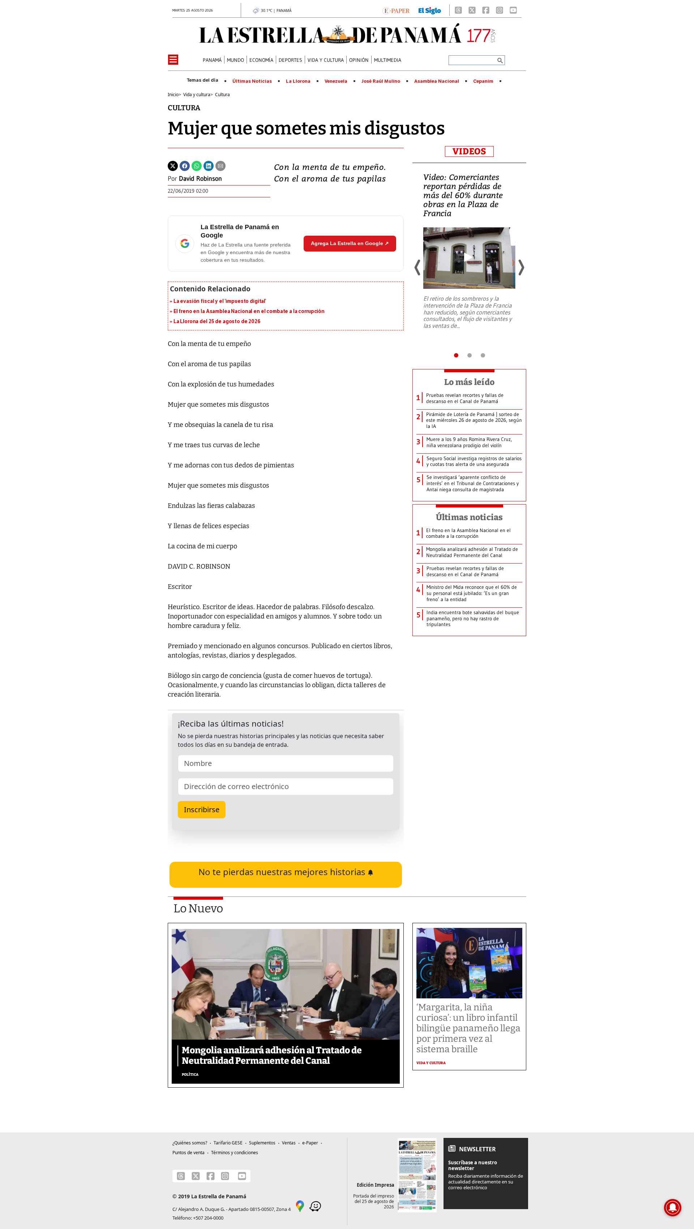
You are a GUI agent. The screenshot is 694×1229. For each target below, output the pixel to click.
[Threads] (458, 10)
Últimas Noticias (252, 81)
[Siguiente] (521, 267)
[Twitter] (173, 165)
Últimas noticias (469, 517)
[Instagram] (499, 10)
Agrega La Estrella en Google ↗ (350, 243)
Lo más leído (469, 382)
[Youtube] (513, 10)
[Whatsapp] (197, 165)
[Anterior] (418, 267)
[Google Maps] (300, 1205)
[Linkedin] (209, 165)
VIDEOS (469, 151)
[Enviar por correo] (220, 165)
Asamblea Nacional (436, 81)
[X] (472, 10)
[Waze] (315, 1205)
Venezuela (336, 81)
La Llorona (298, 81)
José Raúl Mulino (380, 81)
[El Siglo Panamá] (430, 10)
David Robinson (200, 179)
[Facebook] (486, 10)
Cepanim (483, 81)
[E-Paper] (396, 10)
